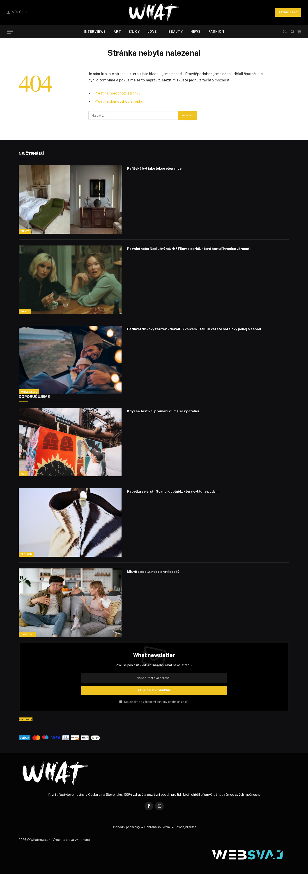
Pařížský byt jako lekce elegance (154, 168)
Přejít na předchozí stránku (117, 93)
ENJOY (134, 31)
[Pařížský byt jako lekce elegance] (70, 199)
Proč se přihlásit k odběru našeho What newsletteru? (154, 665)
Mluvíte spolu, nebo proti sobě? (153, 572)
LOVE (152, 31)
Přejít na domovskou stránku (118, 101)
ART (117, 31)
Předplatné (288, 12)
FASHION (216, 31)
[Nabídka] (10, 32)
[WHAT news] (154, 12)
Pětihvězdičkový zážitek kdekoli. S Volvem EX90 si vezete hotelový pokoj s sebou (194, 329)
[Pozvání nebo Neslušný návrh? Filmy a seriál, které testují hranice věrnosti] (70, 279)
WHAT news (29, 391)
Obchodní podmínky (126, 827)
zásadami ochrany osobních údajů (165, 701)
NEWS (196, 31)
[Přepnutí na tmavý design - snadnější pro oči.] (285, 32)
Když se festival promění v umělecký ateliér (163, 411)
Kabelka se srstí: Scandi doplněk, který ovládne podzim (173, 491)
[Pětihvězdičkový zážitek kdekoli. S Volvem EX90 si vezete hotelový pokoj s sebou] (70, 360)
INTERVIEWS (95, 31)
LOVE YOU (27, 634)
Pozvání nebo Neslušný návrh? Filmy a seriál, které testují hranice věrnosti (189, 249)
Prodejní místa (186, 827)
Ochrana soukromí (157, 827)
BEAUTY (175, 31)
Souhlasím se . (156, 701)
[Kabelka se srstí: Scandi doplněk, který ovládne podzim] (70, 522)
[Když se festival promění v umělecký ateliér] (70, 442)
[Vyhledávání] (292, 32)
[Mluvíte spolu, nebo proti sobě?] (70, 602)
